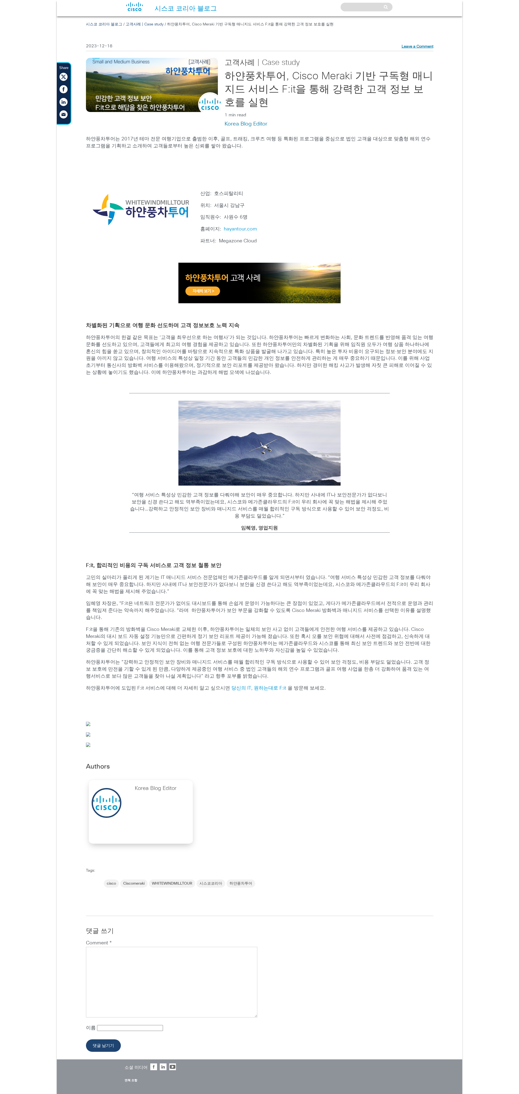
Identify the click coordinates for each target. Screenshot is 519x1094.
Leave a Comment (417, 46)
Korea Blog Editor (246, 124)
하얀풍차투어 (240, 883)
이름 (91, 1028)
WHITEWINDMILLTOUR (172, 883)
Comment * (99, 943)
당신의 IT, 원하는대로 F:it (258, 688)
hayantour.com (240, 229)
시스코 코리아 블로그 (104, 24)
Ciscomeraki (134, 883)
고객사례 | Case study (145, 24)
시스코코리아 (210, 883)
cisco (111, 883)
